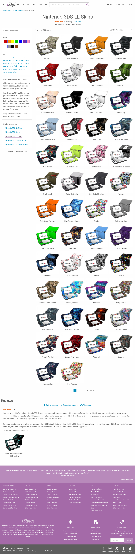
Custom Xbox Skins (9, 502)
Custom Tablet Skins (9, 500)
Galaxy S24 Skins (52, 489)
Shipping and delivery (70, 533)
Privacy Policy (41, 550)
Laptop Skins (73, 489)
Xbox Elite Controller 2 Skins (121, 500)
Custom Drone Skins (9, 489)
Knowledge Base (95, 533)
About (13, 548)
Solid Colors (21, 69)
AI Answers (95, 531)
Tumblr (123, 551)
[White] (5, 46)
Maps (12, 63)
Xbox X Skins (117, 502)
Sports (10, 72)
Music (22, 63)
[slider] (58, 21)
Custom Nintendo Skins (10, 494)
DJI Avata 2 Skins (30, 489)
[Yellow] (12, 41)
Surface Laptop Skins (75, 497)
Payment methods (70, 536)
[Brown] (16, 46)
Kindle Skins (95, 494)
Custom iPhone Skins (9, 505)
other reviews (70, 405)
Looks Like (6, 63)
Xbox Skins (116, 497)
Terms (29, 550)
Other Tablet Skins (96, 511)
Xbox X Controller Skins (120, 505)
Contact (27, 548)
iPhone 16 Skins (52, 502)
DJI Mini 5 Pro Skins (31, 505)
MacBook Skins (74, 492)
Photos (5, 69)
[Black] (12, 46)
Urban (15, 72)
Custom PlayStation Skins (11, 497)
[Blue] (20, 41)
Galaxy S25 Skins (52, 492)
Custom (42, 4)
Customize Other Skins (10, 508)
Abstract (5, 58)
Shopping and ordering (70, 531)
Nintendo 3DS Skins (12, 132)
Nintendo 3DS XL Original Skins (16, 144)
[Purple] (24, 41)
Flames (16, 60)
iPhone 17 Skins (52, 505)
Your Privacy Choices (50, 550)
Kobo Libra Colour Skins (98, 500)
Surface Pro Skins (74, 500)
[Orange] (9, 41)
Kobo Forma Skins (96, 497)
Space (5, 72)
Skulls (15, 69)
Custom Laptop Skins (9, 492)
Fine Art (5, 60)
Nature (27, 63)
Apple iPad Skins (96, 492)
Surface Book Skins (75, 494)
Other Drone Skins (30, 508)
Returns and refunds (70, 539)
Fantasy (18, 58)
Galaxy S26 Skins (52, 494)
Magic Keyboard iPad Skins (99, 502)
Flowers (21, 60)
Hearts (27, 60)
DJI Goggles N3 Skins (31, 497)
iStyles (5, 10)
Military (17, 63)
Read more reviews (126, 480)
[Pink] (28, 41)
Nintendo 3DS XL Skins (13, 128)
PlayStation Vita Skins (119, 494)
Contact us (95, 539)
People (25, 66)
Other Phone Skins (52, 508)
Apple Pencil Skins (96, 489)
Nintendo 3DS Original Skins (15, 140)
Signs (10, 69)
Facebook (103, 551)
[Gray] (9, 46)
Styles (13, 4)
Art (34, 4)
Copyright (34, 550)
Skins (26, 4)
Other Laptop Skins (75, 502)
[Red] (5, 41)
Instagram (110, 551)
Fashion (24, 58)
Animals (12, 58)
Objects (5, 66)
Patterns (18, 66)
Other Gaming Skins (119, 508)
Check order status (95, 536)
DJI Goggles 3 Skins (31, 494)
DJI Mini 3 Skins (30, 502)
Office (11, 66)
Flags (10, 60)
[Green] (16, 41)
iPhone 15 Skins (52, 500)
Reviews (20, 548)
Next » (92, 390)
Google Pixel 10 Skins (53, 497)
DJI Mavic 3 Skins (30, 500)
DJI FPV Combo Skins (31, 492)
